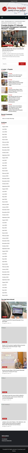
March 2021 (5, 295)
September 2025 (6, 155)
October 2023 (5, 214)
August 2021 (5, 282)
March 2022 (5, 264)
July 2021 (4, 284)
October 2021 (5, 277)
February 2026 (5, 142)
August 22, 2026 (6, 323)
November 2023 (6, 212)
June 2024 (4, 194)
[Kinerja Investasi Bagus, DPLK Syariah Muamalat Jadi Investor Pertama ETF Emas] (4, 90)
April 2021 (4, 292)
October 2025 (5, 152)
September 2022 (6, 248)
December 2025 (5, 147)
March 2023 (5, 233)
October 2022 (5, 246)
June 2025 (4, 163)
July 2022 (4, 253)
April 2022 (4, 261)
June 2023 (4, 225)
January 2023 (5, 238)
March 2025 (5, 170)
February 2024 (5, 204)
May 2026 (4, 134)
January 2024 (5, 207)
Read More (4, 58)
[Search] (26, 17)
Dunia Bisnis (5, 45)
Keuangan (11, 45)
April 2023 (4, 230)
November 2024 (6, 181)
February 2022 (5, 266)
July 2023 (4, 222)
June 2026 (4, 131)
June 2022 (4, 256)
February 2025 (5, 173)
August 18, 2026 (6, 426)
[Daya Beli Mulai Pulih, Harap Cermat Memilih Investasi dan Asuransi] (14, 38)
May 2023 (4, 227)
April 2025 (4, 168)
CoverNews (20, 449)
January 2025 (5, 175)
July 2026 (4, 129)
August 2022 (5, 251)
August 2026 (5, 126)
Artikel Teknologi (10, 118)
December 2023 (5, 209)
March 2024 (5, 201)
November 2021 (6, 274)
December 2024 (5, 178)
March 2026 (5, 139)
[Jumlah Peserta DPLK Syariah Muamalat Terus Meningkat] (4, 74)
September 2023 (6, 217)
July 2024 (4, 191)
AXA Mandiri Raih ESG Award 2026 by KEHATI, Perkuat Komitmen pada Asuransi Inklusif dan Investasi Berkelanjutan (15, 99)
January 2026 (5, 144)
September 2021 (6, 279)
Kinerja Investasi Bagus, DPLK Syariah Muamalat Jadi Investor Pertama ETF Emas (15, 91)
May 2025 (4, 165)
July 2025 (4, 160)
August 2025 (5, 157)
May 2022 (4, 259)
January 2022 (5, 269)
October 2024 (5, 183)
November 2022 (6, 243)
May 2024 (4, 196)
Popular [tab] (10, 69)
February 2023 (5, 235)
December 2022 (5, 240)
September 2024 (6, 186)
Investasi (10, 104)
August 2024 (5, 188)
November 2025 (6, 150)
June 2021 (4, 287)
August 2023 (5, 220)
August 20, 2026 (6, 373)
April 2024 (4, 199)
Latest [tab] (4, 69)
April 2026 (4, 137)
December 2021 (5, 272)
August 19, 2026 (6, 399)
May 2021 (4, 290)
